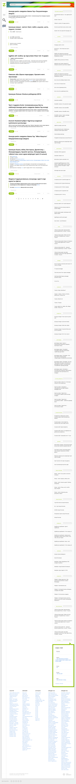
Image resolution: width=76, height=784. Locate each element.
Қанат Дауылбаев (52, 746)
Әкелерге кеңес (13, 734)
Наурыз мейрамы (26, 704)
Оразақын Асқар (64, 725)
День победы (25, 718)
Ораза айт (37, 718)
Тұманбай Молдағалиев (66, 747)
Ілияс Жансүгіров (64, 769)
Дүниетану (14, 156)
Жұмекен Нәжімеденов (53, 737)
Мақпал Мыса (64, 697)
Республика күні (25, 734)
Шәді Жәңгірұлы (64, 756)
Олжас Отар (63, 722)
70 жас (36, 716)
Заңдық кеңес (12, 731)
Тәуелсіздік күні (25, 744)
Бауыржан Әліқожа (52, 716)
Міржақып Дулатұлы (65, 712)
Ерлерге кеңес (12, 732)
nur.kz (38, 184)
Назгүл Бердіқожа (65, 715)
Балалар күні (25, 721)
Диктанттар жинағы (14, 694)
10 (37, 198)
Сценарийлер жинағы (14, 705)
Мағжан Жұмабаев (65, 694)
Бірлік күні (24, 710)
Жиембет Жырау (51, 733)
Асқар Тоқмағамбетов (52, 704)
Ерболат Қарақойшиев (53, 757)
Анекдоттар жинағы (14, 713)
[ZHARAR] (4, 5)
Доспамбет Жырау (52, 726)
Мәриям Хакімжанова (65, 707)
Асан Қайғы (50, 701)
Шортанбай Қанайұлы (66, 763)
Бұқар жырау (51, 725)
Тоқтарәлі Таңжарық (65, 741)
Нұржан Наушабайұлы (66, 717)
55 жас (36, 712)
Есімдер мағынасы (13, 720)
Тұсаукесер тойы (38, 701)
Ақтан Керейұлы (51, 696)
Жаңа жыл (24, 692)
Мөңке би (63, 706)
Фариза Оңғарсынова (65, 765)
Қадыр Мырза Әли (52, 748)
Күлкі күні (24, 706)
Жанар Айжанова (52, 728)
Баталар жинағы (13, 717)
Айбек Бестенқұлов (52, 706)
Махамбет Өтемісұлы (65, 692)
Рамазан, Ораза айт (26, 748)
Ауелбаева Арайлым (20, 159)
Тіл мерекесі (25, 728)
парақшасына (17, 187)
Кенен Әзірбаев (51, 743)
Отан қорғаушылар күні (27, 716)
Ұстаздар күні (25, 731)
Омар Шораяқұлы (65, 720)
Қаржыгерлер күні (26, 738)
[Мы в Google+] (18, 781)
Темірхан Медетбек (65, 739)
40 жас (36, 710)
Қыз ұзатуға (37, 694)
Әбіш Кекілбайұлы (52, 710)
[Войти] (4, 10)
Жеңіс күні (24, 717)
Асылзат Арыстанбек (52, 705)
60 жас (36, 713)
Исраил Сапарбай (52, 742)
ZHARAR (38, 21)
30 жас (36, 708)
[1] (29, 63)
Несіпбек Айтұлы (64, 716)
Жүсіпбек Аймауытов (52, 738)
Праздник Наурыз (26, 705)
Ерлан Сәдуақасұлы (52, 761)
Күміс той (37, 705)
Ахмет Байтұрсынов (52, 694)
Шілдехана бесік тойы (40, 700)
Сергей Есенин (64, 733)
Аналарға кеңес (13, 736)
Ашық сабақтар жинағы (14, 692)
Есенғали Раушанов (52, 754)
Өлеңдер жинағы (13, 710)
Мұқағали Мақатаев (65, 711)
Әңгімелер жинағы (13, 716)
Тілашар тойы (38, 699)
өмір (22, 167)
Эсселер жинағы (13, 712)
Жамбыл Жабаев (51, 727)
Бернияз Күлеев (51, 721)
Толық (11, 21)
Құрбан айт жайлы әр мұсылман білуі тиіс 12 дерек (28, 56)
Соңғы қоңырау (25, 720)
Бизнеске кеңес (13, 728)
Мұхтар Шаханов (64, 713)
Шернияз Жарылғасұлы (66, 762)
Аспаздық (12, 715)
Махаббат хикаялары (14, 723)
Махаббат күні (25, 708)
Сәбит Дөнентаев (65, 732)
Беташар (37, 702)
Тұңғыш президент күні (27, 739)
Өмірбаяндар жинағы (14, 708)
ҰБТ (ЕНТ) (11, 726)
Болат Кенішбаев (52, 723)
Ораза (31, 80)
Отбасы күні (24, 727)
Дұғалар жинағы (13, 721)
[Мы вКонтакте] (14, 781)
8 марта (24, 702)
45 (42, 198)
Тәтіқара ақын (64, 738)
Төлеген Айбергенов (65, 742)
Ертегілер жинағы (13, 718)
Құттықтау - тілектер (14, 722)
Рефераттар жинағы (14, 704)
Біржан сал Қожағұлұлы (53, 722)
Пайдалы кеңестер (13, 727)
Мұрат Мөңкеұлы (64, 701)
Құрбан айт (24, 749)
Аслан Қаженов (51, 702)
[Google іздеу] (4, 20)
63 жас (36, 715)
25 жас (36, 707)
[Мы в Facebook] (11, 781)
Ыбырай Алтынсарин (65, 767)
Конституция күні (26, 725)
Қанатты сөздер (13, 725)
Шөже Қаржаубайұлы (65, 764)
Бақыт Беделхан (51, 712)
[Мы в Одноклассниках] (21, 781)
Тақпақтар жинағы (13, 695)
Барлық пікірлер (59, 683)
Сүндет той (37, 697)
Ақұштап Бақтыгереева (53, 695)
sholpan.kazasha (37, 173)
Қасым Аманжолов (52, 752)
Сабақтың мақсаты (14, 162)
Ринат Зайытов (64, 726)
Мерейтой (37, 696)
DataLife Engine (17, 774)
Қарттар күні (25, 730)
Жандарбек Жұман (52, 731)
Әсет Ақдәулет (51, 711)
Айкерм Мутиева (37, 99)
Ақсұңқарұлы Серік (52, 700)
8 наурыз (24, 701)
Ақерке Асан (51, 697)
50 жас (36, 711)
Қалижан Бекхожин (52, 751)
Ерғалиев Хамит (51, 759)
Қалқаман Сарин (51, 747)
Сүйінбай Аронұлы (65, 730)
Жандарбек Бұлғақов (52, 730)
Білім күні (24, 726)
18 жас (36, 706)
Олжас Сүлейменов (65, 721)
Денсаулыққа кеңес (14, 730)
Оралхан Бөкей (64, 723)
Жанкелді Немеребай (52, 732)
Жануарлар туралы (19, 164)
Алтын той (37, 704)
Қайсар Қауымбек (52, 749)
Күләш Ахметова (51, 744)
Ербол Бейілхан (51, 756)
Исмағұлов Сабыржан (52, 741)
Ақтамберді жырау (52, 699)
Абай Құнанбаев (51, 692)
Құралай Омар (51, 753)
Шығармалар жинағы (14, 711)
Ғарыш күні (24, 707)
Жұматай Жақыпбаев (52, 734)
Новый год (24, 694)
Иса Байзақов (51, 739)
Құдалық (37, 695)
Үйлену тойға (38, 692)
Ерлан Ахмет (51, 758)
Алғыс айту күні (25, 700)
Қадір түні (37, 720)
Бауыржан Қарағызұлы (53, 717)
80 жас (36, 717)
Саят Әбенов (64, 731)
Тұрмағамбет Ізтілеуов (66, 743)
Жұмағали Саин (51, 736)
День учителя (25, 732)
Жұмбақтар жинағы (14, 700)
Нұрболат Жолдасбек (65, 718)
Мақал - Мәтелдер (13, 699)
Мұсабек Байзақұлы (65, 702)
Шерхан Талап (64, 761)
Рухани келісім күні (26, 733)
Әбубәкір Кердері (52, 708)
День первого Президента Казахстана (25, 742)
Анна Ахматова (51, 707)
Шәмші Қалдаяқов (65, 759)
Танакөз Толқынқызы (65, 737)
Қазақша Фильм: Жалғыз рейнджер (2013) (25, 94)
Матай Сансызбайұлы (65, 699)
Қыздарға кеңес (13, 733)
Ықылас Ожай (64, 768)
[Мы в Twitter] (16, 781)
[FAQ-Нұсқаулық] (4, 26)
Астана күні (24, 723)
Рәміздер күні (25, 722)
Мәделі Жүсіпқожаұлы (65, 700)
